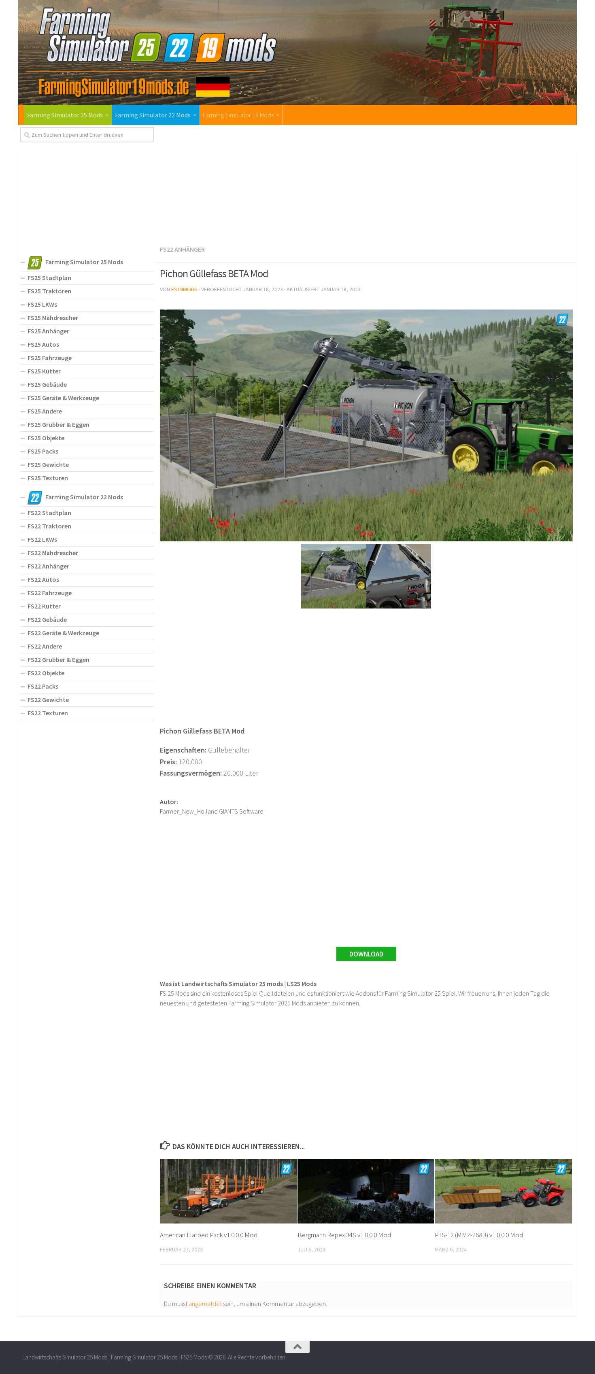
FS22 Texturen (48, 713)
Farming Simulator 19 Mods (238, 115)
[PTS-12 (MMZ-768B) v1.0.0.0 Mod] (503, 1191)
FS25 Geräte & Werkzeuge (63, 398)
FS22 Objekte (46, 673)
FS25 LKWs (42, 304)
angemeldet (205, 1304)
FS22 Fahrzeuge (50, 593)
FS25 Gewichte (48, 464)
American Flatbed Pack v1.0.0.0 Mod (208, 1234)
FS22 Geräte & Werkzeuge (63, 633)
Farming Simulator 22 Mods (153, 115)
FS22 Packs (43, 686)
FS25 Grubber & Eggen (58, 424)
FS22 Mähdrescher (53, 553)
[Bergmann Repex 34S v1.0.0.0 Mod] (366, 1191)
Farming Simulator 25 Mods (65, 115)
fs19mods (184, 289)
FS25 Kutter (44, 371)
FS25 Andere (45, 411)
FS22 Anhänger (182, 249)
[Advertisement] (366, 183)
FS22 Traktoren (49, 526)
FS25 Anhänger (48, 331)
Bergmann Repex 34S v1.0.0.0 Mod (344, 1234)
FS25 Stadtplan (49, 278)
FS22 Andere (45, 646)
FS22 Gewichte (48, 699)
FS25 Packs (43, 451)
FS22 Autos (43, 579)
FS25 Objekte (46, 438)
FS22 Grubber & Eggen (58, 659)
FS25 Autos (43, 344)
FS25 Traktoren (49, 291)
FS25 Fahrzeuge (50, 358)
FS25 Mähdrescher (53, 318)
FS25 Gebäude (47, 384)
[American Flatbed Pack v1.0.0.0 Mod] (228, 1191)
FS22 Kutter (44, 606)
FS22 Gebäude (47, 619)
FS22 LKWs (42, 539)
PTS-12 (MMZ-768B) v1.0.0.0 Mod (479, 1234)
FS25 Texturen (48, 478)
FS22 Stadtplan (49, 513)
